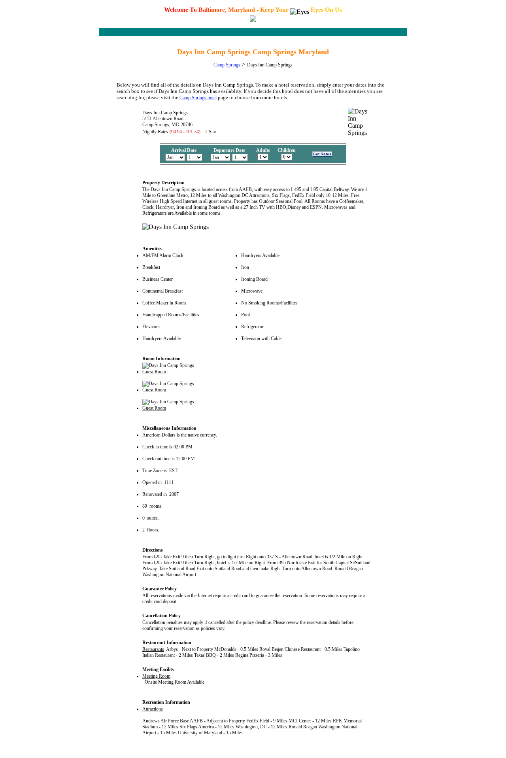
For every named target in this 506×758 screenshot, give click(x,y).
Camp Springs (226, 65)
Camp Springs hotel (198, 97)
